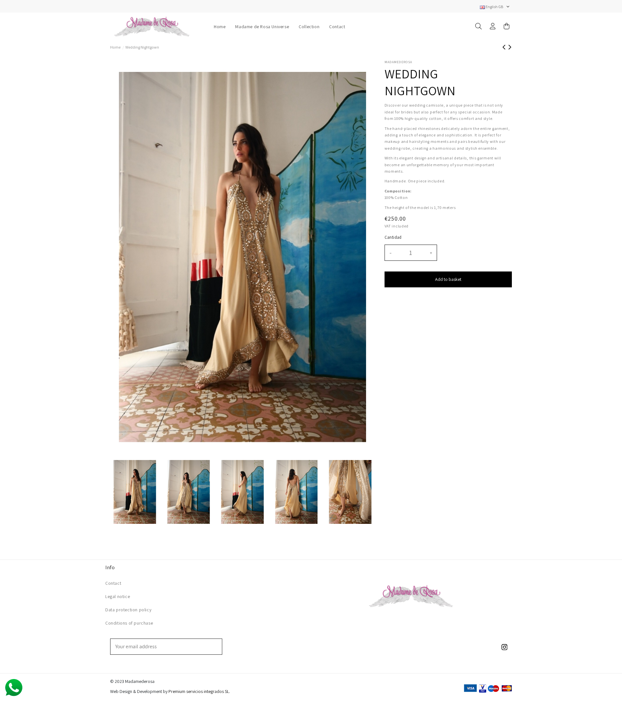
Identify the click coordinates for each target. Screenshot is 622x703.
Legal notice (117, 596)
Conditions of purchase (129, 623)
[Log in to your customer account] (493, 26)
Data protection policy (128, 610)
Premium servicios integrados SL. (199, 691)
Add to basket (448, 279)
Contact (113, 583)
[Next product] (510, 47)
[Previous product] (505, 47)
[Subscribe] (217, 646)
